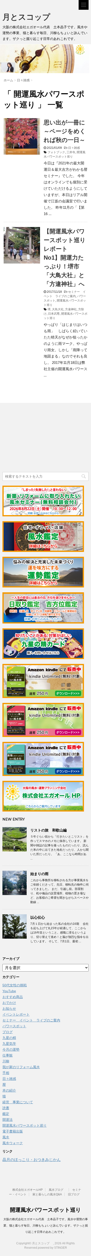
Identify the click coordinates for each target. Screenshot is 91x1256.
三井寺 (70, 152)
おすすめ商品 (12, 997)
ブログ (7, 1032)
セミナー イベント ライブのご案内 (31, 1020)
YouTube (9, 991)
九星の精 (9, 1038)
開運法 (7, 1120)
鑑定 (5, 1114)
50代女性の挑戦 (14, 985)
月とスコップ (30, 17)
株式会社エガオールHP (27, 1189)
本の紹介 (9, 1090)
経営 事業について (17, 1102)
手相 (5, 1073)
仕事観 (7, 1055)
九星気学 (9, 1044)
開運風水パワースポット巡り (24, 1125)
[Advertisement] (38, 438)
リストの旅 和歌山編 (48, 830)
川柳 (5, 1061)
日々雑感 (74, 148)
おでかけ (9, 1003)
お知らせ (9, 1008)
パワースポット (14, 1026)
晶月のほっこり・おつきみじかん (31, 1160)
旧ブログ (74, 1194)
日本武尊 (54, 313)
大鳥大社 (58, 309)
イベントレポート (16, 1014)
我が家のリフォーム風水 (21, 1067)
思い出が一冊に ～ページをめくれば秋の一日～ (67, 131)
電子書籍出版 (12, 1131)
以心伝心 (37, 917)
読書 (5, 1108)
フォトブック (56, 152)
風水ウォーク (12, 1143)
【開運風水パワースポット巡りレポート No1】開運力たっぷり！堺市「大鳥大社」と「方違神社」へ (65, 257)
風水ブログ (57, 1189)
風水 (5, 1137)
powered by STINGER (52, 1247)
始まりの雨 (39, 874)
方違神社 (71, 309)
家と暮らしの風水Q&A (47, 1194)
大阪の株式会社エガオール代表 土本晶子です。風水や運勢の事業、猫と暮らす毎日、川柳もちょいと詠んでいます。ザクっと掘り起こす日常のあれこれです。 (45, 1226)
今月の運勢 (10, 1049)
